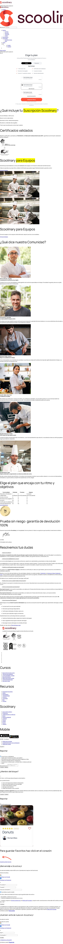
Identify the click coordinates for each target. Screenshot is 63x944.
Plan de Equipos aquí (15, 625)
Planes (4, 693)
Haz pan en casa (6, 681)
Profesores (5, 713)
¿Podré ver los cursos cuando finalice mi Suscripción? (14, 580)
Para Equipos (5, 37)
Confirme (6, 794)
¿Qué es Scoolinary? (6, 552)
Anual (26, 63)
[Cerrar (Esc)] (0, 755)
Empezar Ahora (31, 99)
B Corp (4, 722)
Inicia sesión (12, 910)
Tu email (2, 887)
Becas (3, 716)
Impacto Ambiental (6, 717)
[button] (31, 552)
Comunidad (5, 38)
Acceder (1, 937)
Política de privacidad (7, 741)
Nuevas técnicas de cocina (8, 673)
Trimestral (36, 63)
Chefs (3, 42)
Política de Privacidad (27, 900)
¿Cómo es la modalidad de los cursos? (10, 558)
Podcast (4, 701)
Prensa (4, 720)
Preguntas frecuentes (7, 691)
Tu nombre (3, 885)
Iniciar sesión (3, 50)
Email (1, 932)
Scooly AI (4, 697)
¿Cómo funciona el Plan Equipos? (9, 600)
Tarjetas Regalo (6, 695)
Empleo (4, 721)
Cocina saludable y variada (8, 675)
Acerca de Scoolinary (7, 712)
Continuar (2, 904)
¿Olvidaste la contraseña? (6, 940)
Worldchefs (43, 573)
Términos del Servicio (16, 900)
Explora (4, 30)
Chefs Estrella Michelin (7, 679)
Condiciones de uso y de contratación (11, 743)
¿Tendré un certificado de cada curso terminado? (13, 567)
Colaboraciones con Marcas (8, 714)
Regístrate (11, 942)
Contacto (4, 718)
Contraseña (3, 935)
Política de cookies (6, 744)
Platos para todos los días (8, 678)
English (9, 45)
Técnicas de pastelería (7, 674)
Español (9, 46)
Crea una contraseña (5, 889)
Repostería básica (6, 677)
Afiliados (4, 724)
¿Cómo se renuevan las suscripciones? (11, 586)
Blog (3, 700)
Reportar (6, 767)
